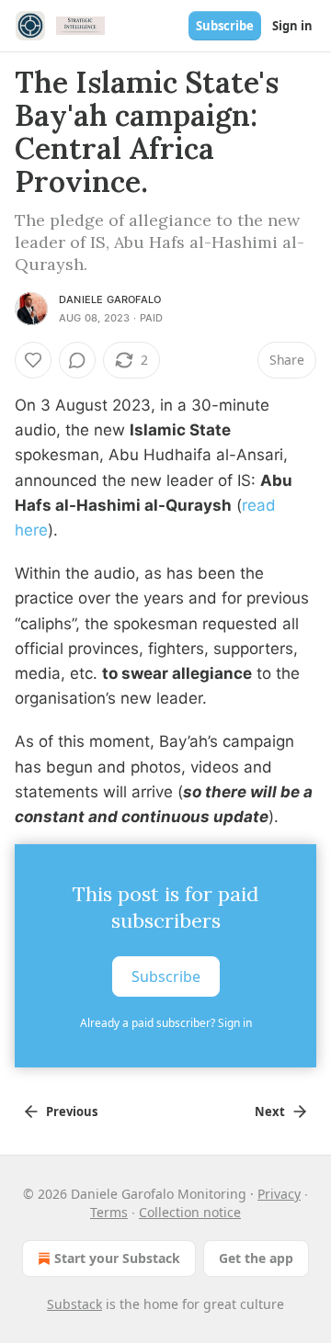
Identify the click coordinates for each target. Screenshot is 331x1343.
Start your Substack (117, 1258)
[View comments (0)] (77, 360)
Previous (71, 1111)
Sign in (292, 25)
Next (270, 1111)
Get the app (256, 1258)
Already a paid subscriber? (166, 1023)
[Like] (33, 360)
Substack (74, 1304)
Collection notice (190, 1212)
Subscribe (225, 25)
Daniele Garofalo (110, 299)
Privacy (279, 1193)
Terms (109, 1212)
